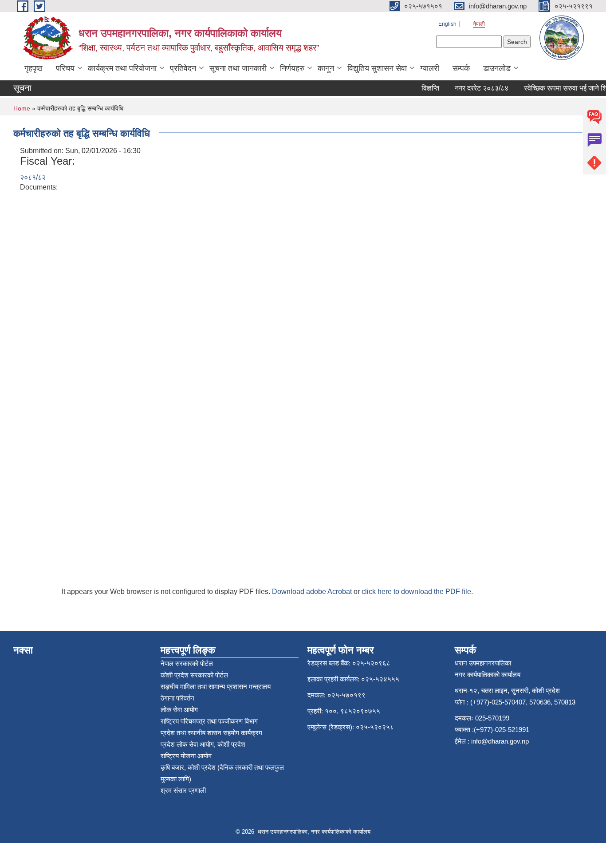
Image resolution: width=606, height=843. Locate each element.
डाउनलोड (497, 68)
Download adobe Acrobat (313, 591)
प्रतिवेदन (183, 68)
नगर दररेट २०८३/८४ (476, 88)
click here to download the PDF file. (417, 591)
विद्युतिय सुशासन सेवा (377, 68)
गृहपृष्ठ (33, 68)
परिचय (65, 68)
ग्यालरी (429, 68)
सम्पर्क (461, 68)
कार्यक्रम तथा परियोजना (122, 68)
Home (21, 108)
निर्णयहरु (292, 68)
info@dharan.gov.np (500, 741)
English (447, 24)
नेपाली (479, 24)
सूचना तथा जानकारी (238, 68)
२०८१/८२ (33, 177)
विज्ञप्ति (424, 88)
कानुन (326, 68)
